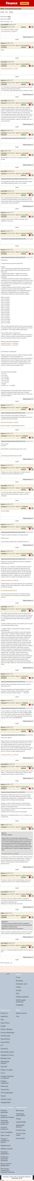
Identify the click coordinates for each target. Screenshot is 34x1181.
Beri (7, 12)
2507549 (4, 153)
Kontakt (18, 990)
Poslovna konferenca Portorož (7, 1116)
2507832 (4, 193)
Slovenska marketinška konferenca (5, 1122)
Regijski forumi (6, 1145)
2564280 (4, 827)
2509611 (4, 233)
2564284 (4, 894)
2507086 (4, 82)
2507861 (4, 214)
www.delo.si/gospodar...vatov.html (9, 422)
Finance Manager (6, 1029)
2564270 (4, 729)
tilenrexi (3, 43)
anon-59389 (4, 100)
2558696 (4, 553)
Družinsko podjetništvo (5, 1153)
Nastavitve (11, 8)
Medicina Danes (21, 1013)
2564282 (4, 875)
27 (11, 21)
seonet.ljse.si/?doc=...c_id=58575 (9, 754)
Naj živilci (4, 1066)
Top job (3, 1096)
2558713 (4, 676)
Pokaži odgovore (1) (28, 144)
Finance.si (4, 1013)
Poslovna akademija (4, 1111)
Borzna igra (20, 1110)
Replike (11, 12)
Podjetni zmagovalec (5, 1082)
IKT (2, 1045)
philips (2, 824)
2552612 (4, 407)
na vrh (17, 39)
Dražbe (3, 1026)
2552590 (25, 407)
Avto (2, 1019)
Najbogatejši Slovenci (5, 1062)
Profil (6, 8)
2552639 (4, 436)
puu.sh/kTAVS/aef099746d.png (9, 590)
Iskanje (19, 8)
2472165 (4, 27)
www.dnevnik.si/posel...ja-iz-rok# (9, 68)
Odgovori (23, 27)
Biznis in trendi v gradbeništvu (6, 1164)
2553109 (4, 467)
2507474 (4, 103)
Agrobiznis (4, 1016)
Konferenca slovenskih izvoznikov (4, 1158)
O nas (18, 977)
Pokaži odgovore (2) (28, 94)
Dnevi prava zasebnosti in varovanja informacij (7, 1170)
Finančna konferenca (4, 1128)
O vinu (3, 1073)
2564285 (4, 915)
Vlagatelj (24, 3)
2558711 (4, 609)
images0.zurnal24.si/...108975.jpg (9, 580)
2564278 (4, 786)
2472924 (4, 64)
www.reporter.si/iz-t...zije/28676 (9, 31)
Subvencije (4, 1086)
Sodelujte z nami (21, 984)
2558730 (4, 703)
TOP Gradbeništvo (7, 1093)
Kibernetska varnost (7, 1052)
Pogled (2, 12)
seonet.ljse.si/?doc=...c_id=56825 (9, 343)
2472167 (4, 45)
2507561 (4, 173)
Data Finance (5, 1023)
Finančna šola (5, 1036)
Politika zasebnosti (22, 997)
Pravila (15, 8)
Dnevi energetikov (7, 1132)
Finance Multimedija (7, 1032)
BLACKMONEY (5, 24)
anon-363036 (4, 764)
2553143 (4, 506)
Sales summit (5, 1135)
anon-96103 (4, 61)
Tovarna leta (5, 1089)
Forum (2, 8)
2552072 (4, 252)
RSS (17, 993)
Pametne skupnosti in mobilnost (7, 1077)
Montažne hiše (5, 1058)
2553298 (4, 526)
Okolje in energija (6, 1070)
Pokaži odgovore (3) (28, 37)
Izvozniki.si (4, 1048)
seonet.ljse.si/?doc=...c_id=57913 (9, 344)
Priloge (18, 987)
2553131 (4, 488)
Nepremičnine (5, 1039)
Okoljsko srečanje (7, 1149)
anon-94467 (4, 485)
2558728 (25, 703)
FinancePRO (5, 1042)
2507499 (4, 133)
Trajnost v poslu (6, 1099)
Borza (9, 16)
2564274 (4, 766)
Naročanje (19, 981)
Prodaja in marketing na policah (5, 1140)
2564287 (4, 945)
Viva (17, 1016)
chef (2, 150)
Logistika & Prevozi (7, 1055)
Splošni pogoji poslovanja (21, 1001)
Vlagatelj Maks (6, 1102)
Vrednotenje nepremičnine (20, 1114)
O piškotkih (19, 1005)
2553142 (25, 506)
